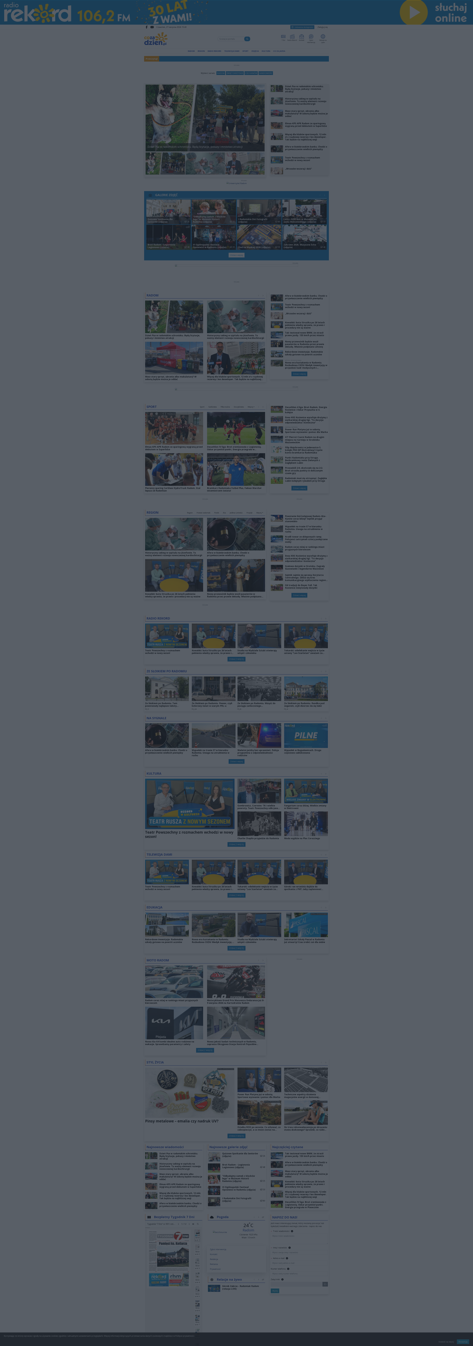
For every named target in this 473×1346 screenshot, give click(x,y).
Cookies (206, 721)
